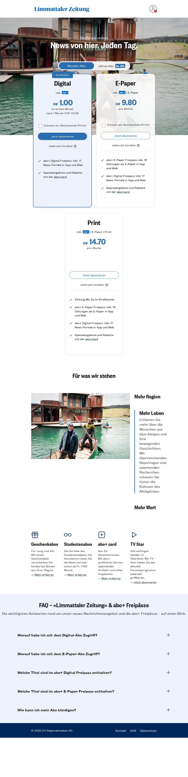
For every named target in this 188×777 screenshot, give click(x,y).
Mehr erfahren (44, 574)
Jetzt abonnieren (145, 582)
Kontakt (120, 730)
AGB (133, 730)
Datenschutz (148, 730)
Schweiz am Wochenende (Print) (65, 125)
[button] (150, 396)
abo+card (60, 177)
